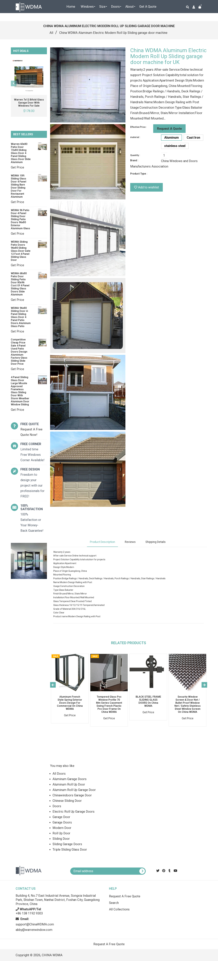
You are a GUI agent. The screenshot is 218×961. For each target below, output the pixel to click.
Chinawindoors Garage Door (72, 795)
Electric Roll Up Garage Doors (73, 811)
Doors (57, 806)
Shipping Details (155, 542)
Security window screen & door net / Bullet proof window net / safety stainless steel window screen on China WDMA (187, 704)
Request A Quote (169, 128)
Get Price (17, 167)
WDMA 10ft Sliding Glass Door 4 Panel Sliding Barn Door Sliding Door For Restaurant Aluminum (18, 186)
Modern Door (62, 828)
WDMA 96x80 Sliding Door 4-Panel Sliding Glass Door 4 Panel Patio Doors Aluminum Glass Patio (21, 317)
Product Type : (138, 173)
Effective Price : (138, 127)
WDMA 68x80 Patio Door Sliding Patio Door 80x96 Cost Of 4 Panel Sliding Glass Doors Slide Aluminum (20, 284)
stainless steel (174, 146)
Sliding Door (61, 839)
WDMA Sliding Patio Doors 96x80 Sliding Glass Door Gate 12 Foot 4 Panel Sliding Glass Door (20, 250)
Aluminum (171, 137)
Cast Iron (193, 137)
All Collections (119, 909)
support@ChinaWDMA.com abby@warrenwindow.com (35, 924)
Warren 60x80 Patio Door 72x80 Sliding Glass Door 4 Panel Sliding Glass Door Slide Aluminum (21, 153)
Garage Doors (62, 822)
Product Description (102, 542)
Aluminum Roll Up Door (69, 784)
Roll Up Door (61, 833)
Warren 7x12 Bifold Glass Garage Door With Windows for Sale (29, 102)
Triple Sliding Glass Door (70, 849)
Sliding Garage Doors (67, 844)
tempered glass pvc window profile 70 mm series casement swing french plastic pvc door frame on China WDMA (109, 704)
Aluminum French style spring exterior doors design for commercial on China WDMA (70, 702)
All (51, 33)
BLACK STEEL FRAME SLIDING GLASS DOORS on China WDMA (148, 701)
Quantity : (135, 155)
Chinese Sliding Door (67, 801)
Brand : (134, 160)
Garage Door (61, 817)
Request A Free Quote (124, 896)
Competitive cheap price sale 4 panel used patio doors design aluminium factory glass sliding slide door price (19, 351)
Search (114, 903)
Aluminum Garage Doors (69, 779)
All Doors (59, 773)
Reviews (130, 542)
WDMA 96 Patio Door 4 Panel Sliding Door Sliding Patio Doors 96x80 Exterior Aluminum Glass (20, 219)
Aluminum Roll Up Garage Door (74, 790)
